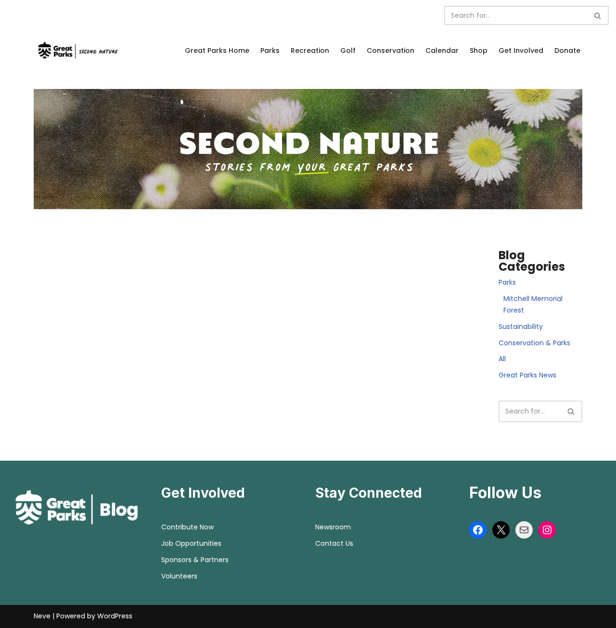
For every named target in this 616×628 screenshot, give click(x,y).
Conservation (390, 50)
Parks (270, 50)
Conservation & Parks (534, 343)
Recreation (310, 50)
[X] (501, 530)
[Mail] (524, 530)
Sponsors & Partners (195, 560)
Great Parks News (527, 375)
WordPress (114, 616)
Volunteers (179, 576)
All (502, 359)
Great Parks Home (217, 50)
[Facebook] (478, 530)
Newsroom (333, 527)
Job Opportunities (191, 543)
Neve (42, 616)
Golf (348, 50)
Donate (567, 50)
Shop (479, 50)
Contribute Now (187, 527)
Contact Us (334, 543)
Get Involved (521, 50)
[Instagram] (547, 530)
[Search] (598, 15)
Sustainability (521, 326)
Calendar (442, 50)
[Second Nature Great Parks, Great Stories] (77, 50)
